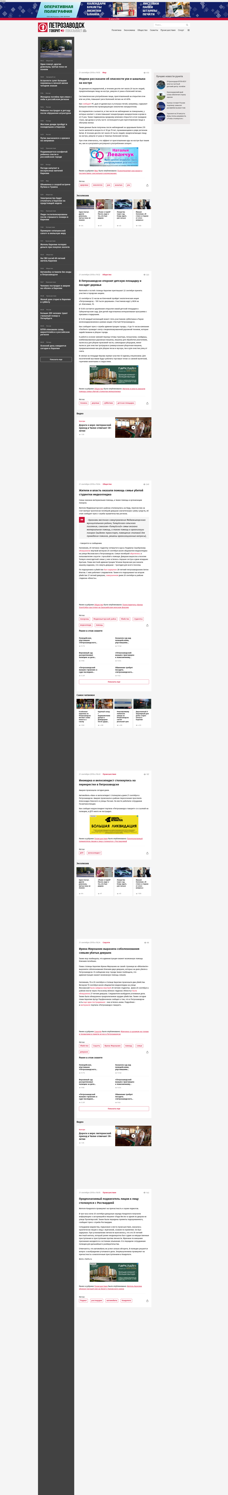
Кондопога (126, 1300)
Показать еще (56, 359)
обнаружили (84, 551)
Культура (82, 421)
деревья (95, 403)
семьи (139, 1046)
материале (85, 1005)
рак (108, 185)
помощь (99, 625)
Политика (116, 30)
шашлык (119, 185)
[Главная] (43, 31)
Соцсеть (96, 1046)
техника (83, 403)
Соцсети (106, 942)
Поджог (83, 1300)
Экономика (129, 30)
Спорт (181, 30)
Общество (142, 30)
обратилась (135, 553)
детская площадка (126, 403)
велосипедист (94, 853)
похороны (84, 619)
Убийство (125, 619)
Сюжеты (154, 30)
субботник (108, 403)
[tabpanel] (85, 213)
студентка (138, 619)
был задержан (110, 569)
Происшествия (168, 30)
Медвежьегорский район (104, 619)
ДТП (81, 853)
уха (128, 185)
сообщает (87, 104)
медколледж (85, 625)
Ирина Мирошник (112, 1046)
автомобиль (112, 1300)
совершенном (112, 575)
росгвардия (96, 1300)
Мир (104, 72)
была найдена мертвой (100, 988)
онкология (97, 185)
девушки (84, 1052)
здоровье (84, 185)
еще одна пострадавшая (94, 1002)
